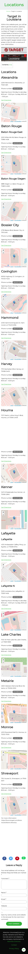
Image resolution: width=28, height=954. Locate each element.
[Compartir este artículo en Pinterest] (17, 858)
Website (4, 906)
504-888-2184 (18, 692)
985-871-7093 (18, 282)
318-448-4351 (17, 88)
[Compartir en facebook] (4, 858)
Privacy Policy (14, 948)
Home (8, 11)
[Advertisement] (14, 435)
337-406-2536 (18, 550)
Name (3, 892)
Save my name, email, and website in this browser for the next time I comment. (13, 917)
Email (3, 899)
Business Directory (14, 941)
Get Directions (6, 100)
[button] (14, 110)
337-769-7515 (17, 597)
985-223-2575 (18, 451)
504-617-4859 (18, 498)
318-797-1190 (17, 784)
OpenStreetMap (18, 121)
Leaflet (11, 121)
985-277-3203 (18, 328)
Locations (14, 4)
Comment (5, 878)
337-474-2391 (17, 645)
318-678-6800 (18, 236)
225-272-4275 (18, 143)
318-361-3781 (17, 738)
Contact (14, 945)
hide (10, 64)
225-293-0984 (18, 190)
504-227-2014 (18, 375)
